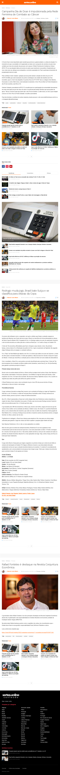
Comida (4, 728)
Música (23, 738)
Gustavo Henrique (26, 715)
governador (19, 636)
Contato (24, 768)
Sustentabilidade (45, 732)
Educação (4, 734)
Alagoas (34, 122)
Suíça (38, 499)
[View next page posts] (31, 156)
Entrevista (4, 738)
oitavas (33, 499)
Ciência (4, 723)
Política (42, 713)
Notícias (8, 7)
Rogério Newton (44, 719)
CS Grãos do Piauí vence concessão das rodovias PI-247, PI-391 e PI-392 (27, 177)
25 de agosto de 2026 (37, 150)
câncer (19, 102)
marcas (23, 726)
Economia (4, 732)
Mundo (23, 734)
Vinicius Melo (44, 742)
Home (3, 7)
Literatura (24, 721)
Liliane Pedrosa (25, 719)
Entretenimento (6, 736)
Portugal (42, 715)
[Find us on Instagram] (7, 166)
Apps (3, 709)
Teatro (42, 734)
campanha (12, 102)
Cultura (4, 730)
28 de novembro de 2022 (27, 18)
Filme (22, 709)
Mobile (23, 730)
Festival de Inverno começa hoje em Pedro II (20, 189)
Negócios (23, 740)
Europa (4, 744)
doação (25, 102)
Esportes (8, 287)
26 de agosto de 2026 (7, 128)
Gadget (23, 713)
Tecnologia (43, 738)
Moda (22, 732)
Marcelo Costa (25, 728)
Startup (42, 730)
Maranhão (24, 723)
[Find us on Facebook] (3, 166)
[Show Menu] (2, 2)
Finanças (13, 560)
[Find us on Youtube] (10, 166)
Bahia (3, 711)
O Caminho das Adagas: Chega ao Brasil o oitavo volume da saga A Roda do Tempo (29, 183)
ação (7, 102)
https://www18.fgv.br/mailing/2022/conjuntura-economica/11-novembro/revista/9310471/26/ (28, 632)
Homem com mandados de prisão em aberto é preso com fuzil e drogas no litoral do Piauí (31, 250)
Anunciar (4, 768)
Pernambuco (43, 709)
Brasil (5, 122)
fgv (13, 636)
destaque (26, 499)
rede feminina (41, 102)
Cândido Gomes (6, 717)
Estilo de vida (5, 742)
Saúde (46, 18)
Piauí (41, 711)
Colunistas (5, 726)
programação (32, 102)
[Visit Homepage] (30, 2)
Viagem (42, 740)
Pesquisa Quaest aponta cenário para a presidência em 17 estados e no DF (22, 238)
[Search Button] (57, 2)
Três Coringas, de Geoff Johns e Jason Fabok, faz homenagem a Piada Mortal (28, 195)
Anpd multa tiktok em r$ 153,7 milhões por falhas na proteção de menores (27, 256)
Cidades (13, 7)
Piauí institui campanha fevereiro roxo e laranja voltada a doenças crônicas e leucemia (30, 244)
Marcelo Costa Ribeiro (12, 18)
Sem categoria (44, 726)
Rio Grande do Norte (46, 717)
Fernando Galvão (25, 707)
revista (31, 636)
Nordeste (23, 742)
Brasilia (4, 715)
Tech (41, 736)
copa (21, 499)
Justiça (5, 144)
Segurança (43, 723)
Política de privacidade (14, 768)
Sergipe (42, 728)
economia (8, 636)
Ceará (3, 719)
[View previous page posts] (28, 156)
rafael (25, 636)
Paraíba (42, 707)
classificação (14, 499)
